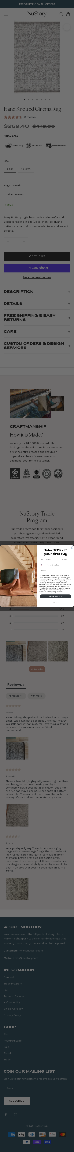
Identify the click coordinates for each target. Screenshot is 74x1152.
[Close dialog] (72, 547)
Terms (60, 592)
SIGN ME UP (55, 596)
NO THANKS (55, 602)
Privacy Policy (51, 592)
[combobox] (43, 565)
